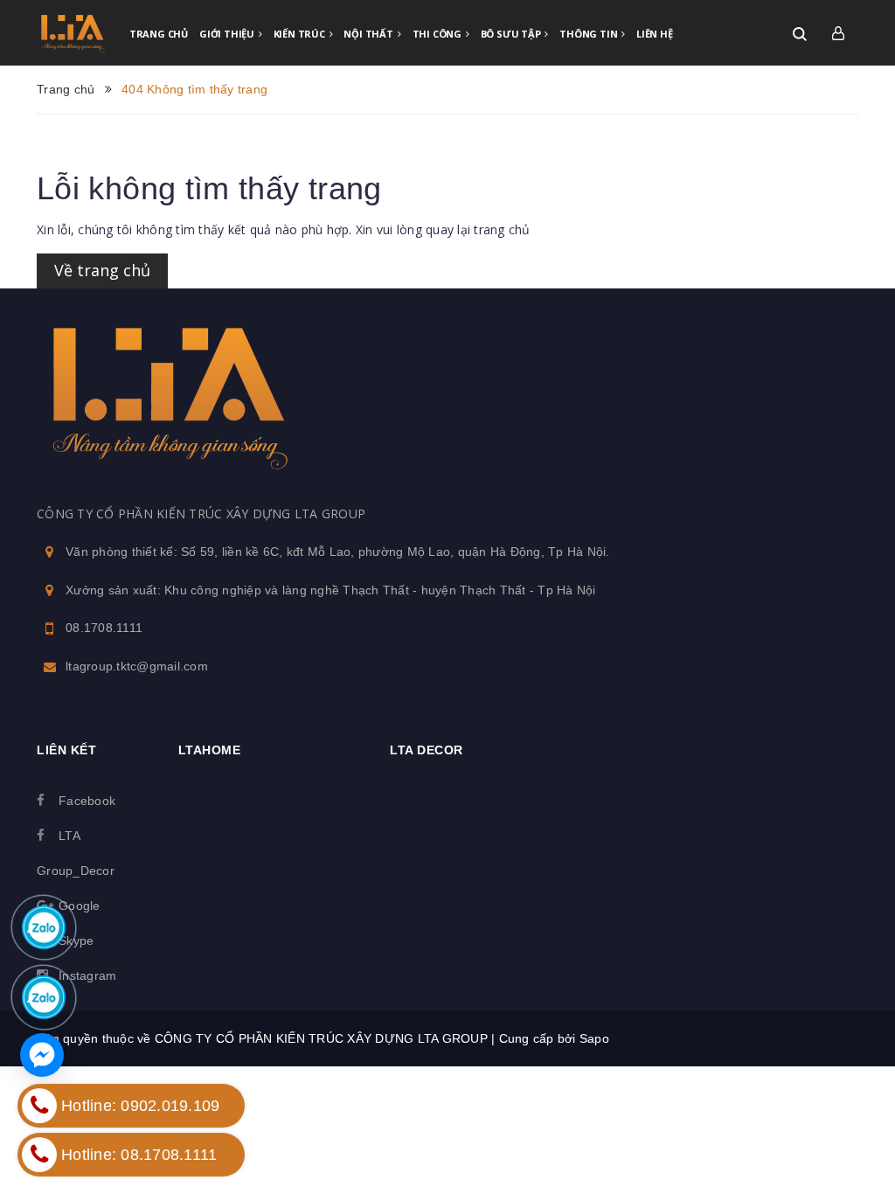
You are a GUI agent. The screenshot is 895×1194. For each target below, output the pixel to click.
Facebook (87, 801)
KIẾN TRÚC (301, 33)
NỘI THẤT (369, 33)
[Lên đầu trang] (830, 1102)
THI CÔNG (438, 33)
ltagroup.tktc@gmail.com (137, 666)
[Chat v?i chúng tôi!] (42, 1055)
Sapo (594, 1038)
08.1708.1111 (104, 628)
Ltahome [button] (209, 750)
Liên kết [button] (66, 750)
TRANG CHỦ (158, 33)
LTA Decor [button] (426, 750)
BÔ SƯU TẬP (512, 33)
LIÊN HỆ (654, 33)
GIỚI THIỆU (228, 33)
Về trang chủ (102, 270)
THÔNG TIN (589, 33)
